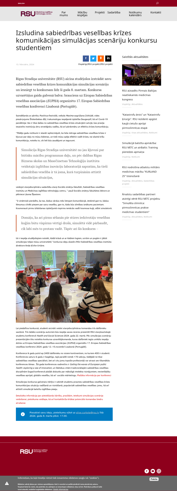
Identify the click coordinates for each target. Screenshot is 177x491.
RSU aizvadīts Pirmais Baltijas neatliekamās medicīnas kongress (139, 95)
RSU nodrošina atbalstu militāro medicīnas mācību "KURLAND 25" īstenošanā (141, 172)
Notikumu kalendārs (135, 13)
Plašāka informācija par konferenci (94, 375)
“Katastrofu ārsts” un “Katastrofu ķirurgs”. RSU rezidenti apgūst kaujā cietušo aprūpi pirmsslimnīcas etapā (141, 121)
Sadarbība (113, 12)
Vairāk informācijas (60, 489)
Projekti (100, 12)
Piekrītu (154, 479)
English (21, 3)
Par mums (64, 13)
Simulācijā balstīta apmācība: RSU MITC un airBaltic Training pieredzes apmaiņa (140, 147)
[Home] (36, 14)
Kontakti (155, 12)
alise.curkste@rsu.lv (87, 412)
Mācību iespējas (82, 13)
